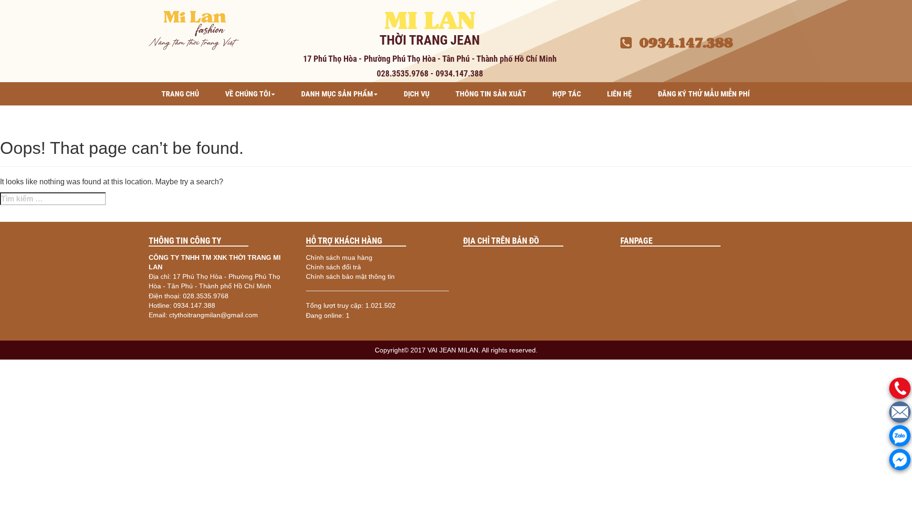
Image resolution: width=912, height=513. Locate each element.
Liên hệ (619, 93)
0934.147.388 (682, 42)
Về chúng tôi (247, 93)
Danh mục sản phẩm (337, 93)
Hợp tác (566, 93)
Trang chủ (180, 93)
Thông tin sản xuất (491, 93)
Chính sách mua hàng (339, 257)
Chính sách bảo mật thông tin (350, 276)
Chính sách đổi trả (333, 267)
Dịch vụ (416, 93)
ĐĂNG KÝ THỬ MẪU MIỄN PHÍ (704, 93)
